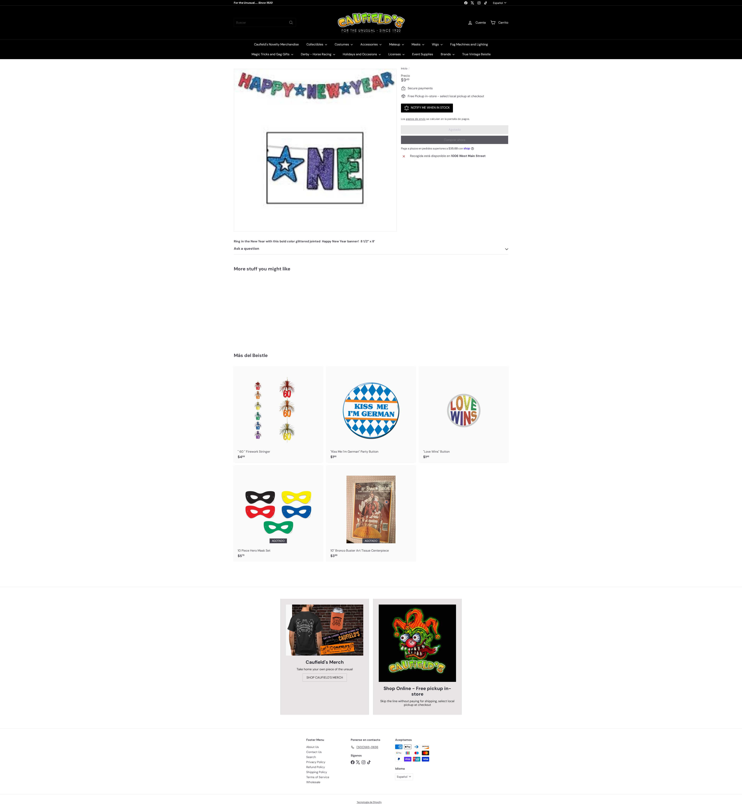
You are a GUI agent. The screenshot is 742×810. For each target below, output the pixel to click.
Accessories (369, 44)
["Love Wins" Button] (463, 414)
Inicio (404, 68)
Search (311, 757)
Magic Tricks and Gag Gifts (271, 54)
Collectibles (315, 44)
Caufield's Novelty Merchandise (276, 44)
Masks (416, 44)
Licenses (395, 54)
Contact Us (314, 752)
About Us (312, 747)
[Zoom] (315, 150)
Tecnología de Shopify (369, 802)
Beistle (260, 355)
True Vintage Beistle (476, 54)
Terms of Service (317, 777)
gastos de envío (415, 119)
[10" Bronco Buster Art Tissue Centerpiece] (371, 513)
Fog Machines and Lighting (469, 44)
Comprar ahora (454, 140)
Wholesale (313, 782)
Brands (446, 54)
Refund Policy (315, 767)
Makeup (395, 44)
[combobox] (265, 22)
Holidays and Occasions (360, 54)
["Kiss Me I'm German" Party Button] (371, 414)
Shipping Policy (316, 772)
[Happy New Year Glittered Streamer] (255, 309)
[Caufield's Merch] (324, 630)
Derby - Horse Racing (316, 54)
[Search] (291, 22)
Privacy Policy (315, 762)
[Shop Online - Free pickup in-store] (417, 643)
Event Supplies (422, 54)
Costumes (342, 44)
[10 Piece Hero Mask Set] (278, 513)
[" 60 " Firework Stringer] (278, 414)
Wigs (436, 44)
